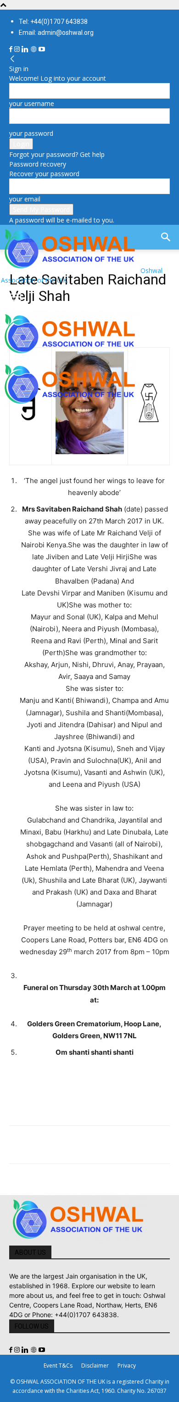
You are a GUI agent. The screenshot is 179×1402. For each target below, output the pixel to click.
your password (31, 133)
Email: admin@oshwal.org (56, 32)
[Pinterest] (60, 1144)
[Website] (34, 49)
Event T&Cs (58, 1365)
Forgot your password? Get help (57, 154)
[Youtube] (42, 49)
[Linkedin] (26, 49)
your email (24, 199)
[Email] (103, 1144)
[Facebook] (11, 49)
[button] (15, 297)
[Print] (124, 1144)
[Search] (166, 237)
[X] (39, 1144)
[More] (145, 1144)
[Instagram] (18, 49)
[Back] (12, 59)
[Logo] (70, 355)
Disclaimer (95, 1365)
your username (31, 103)
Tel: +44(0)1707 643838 (53, 21)
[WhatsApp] (82, 1144)
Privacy (126, 1365)
